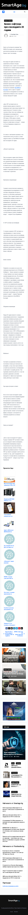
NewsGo (19, 908)
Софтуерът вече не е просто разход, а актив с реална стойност (13, 690)
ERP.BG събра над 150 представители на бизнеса (18, 633)
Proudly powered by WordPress (7, 908)
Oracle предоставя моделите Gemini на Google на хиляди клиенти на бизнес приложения (14, 674)
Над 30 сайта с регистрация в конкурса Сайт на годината (9, 633)
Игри (13, 763)
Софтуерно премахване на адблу (10, 886)
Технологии (14, 772)
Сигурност (6, 750)
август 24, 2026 (9, 756)
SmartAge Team (14, 34)
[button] (24, 12)
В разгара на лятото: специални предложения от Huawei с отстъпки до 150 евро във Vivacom (13, 852)
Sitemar (15, 660)
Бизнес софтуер (8, 20)
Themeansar (24, 908)
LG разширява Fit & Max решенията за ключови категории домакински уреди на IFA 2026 (13, 822)
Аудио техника (15, 782)
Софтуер (18, 763)
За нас (11, 911)
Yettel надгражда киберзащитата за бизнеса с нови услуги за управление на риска (13, 809)
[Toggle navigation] (14, 12)
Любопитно (14, 792)
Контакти (16, 911)
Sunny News (16, 692)
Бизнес (5, 685)
